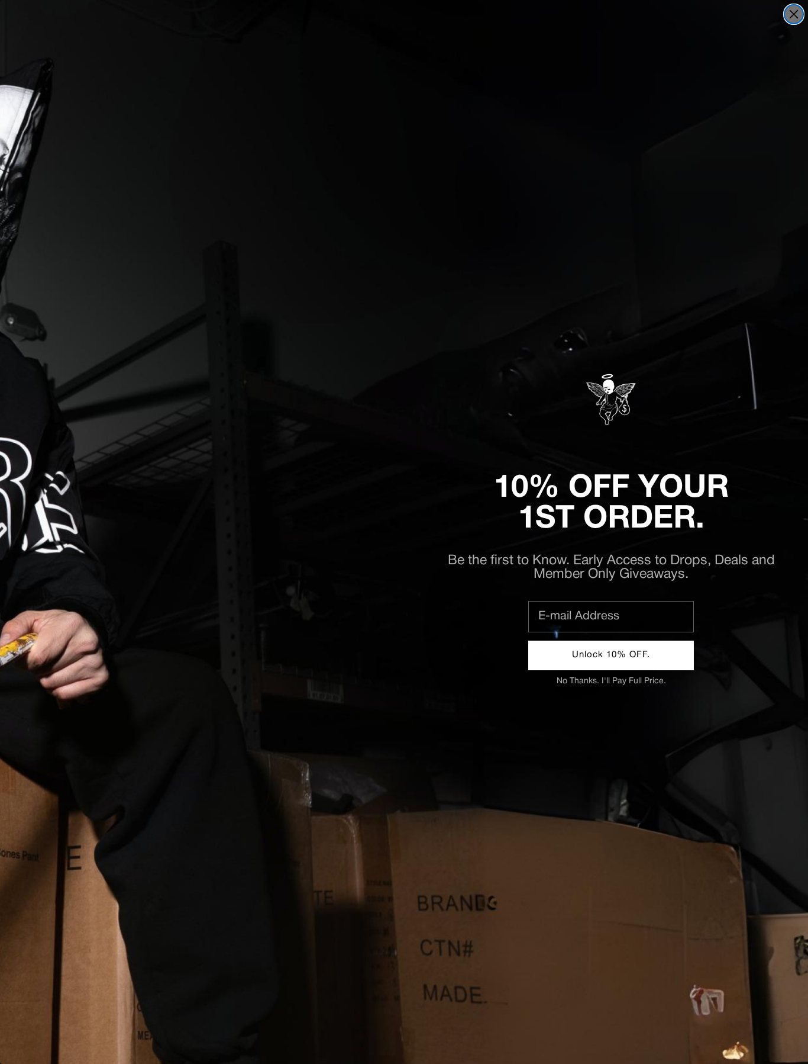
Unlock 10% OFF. (611, 655)
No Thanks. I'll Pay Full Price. (611, 681)
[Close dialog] (793, 14)
